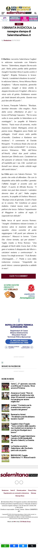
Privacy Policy (32, 490)
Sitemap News (19, 496)
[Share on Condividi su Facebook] (14, 545)
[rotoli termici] (19, 350)
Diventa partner (21, 490)
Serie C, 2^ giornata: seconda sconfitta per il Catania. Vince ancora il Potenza (23, 386)
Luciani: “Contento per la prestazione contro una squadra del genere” (21, 407)
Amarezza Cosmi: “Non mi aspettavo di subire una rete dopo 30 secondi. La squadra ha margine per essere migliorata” (23, 397)
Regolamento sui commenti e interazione (16, 493)
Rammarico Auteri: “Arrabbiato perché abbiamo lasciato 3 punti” (23, 417)
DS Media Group (25, 521)
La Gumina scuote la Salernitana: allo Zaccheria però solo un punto (22, 448)
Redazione (7, 40)
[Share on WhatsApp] (5, 545)
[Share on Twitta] (32, 545)
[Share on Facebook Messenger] (23, 545)
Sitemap (33, 493)
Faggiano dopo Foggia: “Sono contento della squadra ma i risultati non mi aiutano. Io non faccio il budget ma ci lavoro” (23, 428)
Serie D (12, 490)
